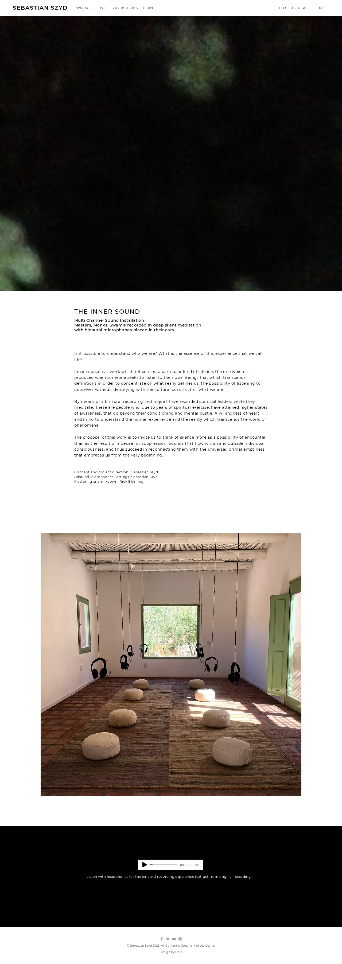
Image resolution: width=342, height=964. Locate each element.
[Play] (144, 864)
